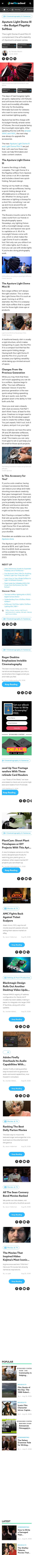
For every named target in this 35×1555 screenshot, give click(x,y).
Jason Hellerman (10, 680)
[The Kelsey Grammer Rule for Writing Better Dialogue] (9, 1515)
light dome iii (23, 610)
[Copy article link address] (14, 58)
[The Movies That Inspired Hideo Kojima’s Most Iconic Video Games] (17, 1234)
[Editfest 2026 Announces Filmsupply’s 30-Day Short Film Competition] (9, 1498)
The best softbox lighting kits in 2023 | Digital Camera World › (17, 596)
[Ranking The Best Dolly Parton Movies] (17, 1108)
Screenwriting (23, 1509)
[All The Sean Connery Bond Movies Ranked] (17, 1174)
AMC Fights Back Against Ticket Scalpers (13, 917)
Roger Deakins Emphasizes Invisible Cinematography (14, 660)
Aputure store (8, 539)
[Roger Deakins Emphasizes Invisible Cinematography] (17, 637)
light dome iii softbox (11, 614)
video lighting (30, 612)
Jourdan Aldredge (10, 866)
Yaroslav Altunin (16, 51)
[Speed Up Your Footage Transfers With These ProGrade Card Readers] (17, 746)
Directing (17, 9)
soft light (23, 612)
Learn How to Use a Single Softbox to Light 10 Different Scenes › (17, 579)
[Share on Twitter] (7, 58)
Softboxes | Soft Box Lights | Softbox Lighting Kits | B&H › (17, 605)
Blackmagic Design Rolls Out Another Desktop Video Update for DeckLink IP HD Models (16, 989)
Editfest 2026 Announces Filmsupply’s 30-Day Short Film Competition (25, 1501)
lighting (18, 612)
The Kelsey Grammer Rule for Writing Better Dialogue (24, 1517)
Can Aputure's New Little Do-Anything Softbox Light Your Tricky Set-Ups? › (17, 574)
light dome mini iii (10, 612)
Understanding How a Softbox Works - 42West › (17, 600)
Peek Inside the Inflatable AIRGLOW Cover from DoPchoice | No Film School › (17, 585)
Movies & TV (12, 908)
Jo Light (8, 1273)
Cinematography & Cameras (18, 16)
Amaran (12, 610)
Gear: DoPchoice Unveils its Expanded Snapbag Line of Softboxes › (17, 569)
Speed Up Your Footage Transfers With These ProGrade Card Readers (14, 771)
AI (7, 9)
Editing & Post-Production (18, 978)
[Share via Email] (11, 58)
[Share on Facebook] (3, 58)
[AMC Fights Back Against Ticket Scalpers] (17, 895)
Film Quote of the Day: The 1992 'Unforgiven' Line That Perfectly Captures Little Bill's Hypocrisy (16, 1326)
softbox (7, 610)
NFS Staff (5, 788)
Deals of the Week (14, 779)
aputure (17, 610)
